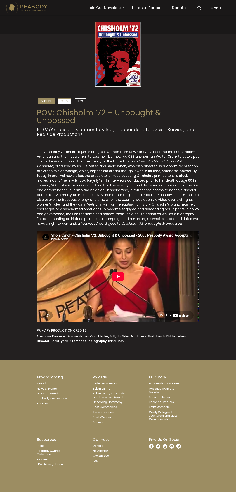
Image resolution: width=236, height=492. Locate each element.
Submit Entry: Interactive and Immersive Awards (109, 395)
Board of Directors (161, 402)
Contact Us (101, 456)
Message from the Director (161, 390)
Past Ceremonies (105, 407)
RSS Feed (43, 459)
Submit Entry (101, 388)
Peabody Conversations (53, 398)
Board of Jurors (159, 397)
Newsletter (100, 451)
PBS (80, 101)
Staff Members (159, 407)
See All (41, 383)
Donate (179, 8)
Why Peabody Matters (164, 383)
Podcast (42, 403)
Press (40, 446)
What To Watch (48, 393)
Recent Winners (103, 412)
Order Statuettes (105, 383)
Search (98, 422)
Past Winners (102, 417)
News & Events (47, 388)
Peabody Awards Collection (48, 452)
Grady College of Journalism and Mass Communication (163, 415)
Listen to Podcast (148, 8)
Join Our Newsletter (106, 8)
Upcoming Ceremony (107, 402)
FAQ (95, 461)
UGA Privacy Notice (50, 464)
